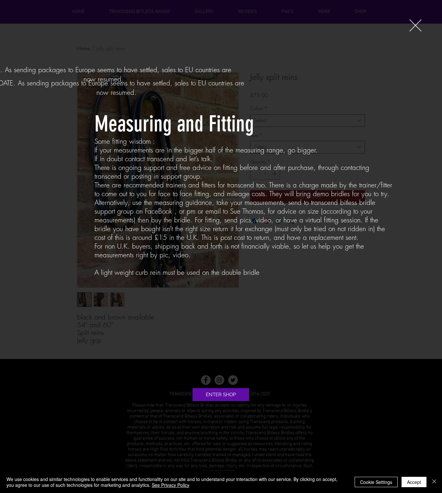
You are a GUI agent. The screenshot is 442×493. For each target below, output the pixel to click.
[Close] (434, 482)
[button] (415, 25)
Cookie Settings (376, 482)
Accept (414, 482)
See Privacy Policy (170, 485)
